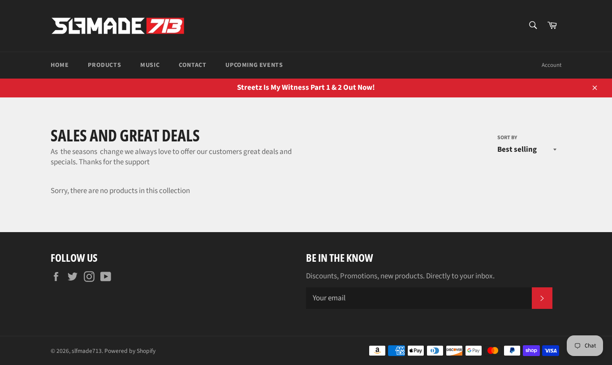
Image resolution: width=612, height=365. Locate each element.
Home (60, 65)
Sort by (507, 137)
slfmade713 (87, 351)
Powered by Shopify (129, 351)
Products (104, 65)
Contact (192, 65)
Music (149, 65)
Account (551, 65)
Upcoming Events (254, 65)
